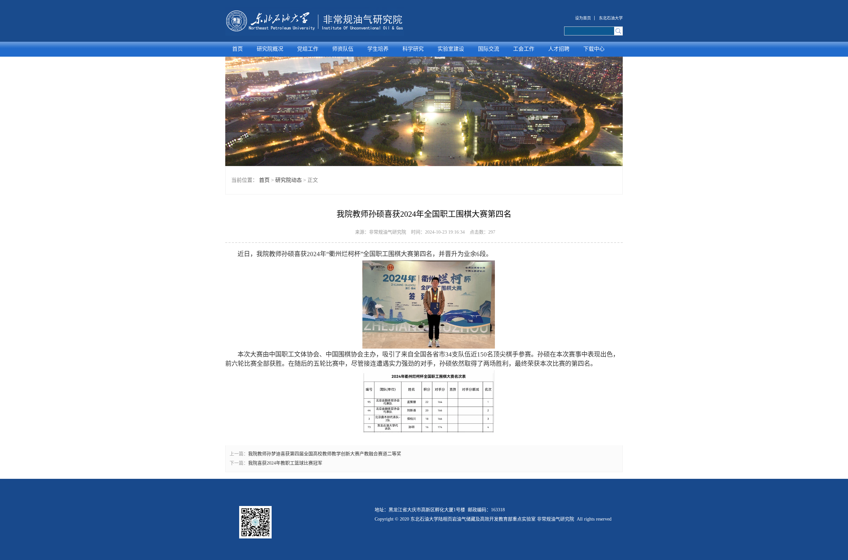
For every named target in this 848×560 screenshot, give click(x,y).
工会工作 (523, 49)
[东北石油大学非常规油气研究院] (314, 21)
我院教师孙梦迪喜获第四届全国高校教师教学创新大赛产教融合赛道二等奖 (324, 453)
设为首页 (583, 18)
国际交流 (488, 49)
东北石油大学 (611, 18)
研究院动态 (288, 180)
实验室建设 (451, 49)
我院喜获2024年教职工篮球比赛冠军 (285, 463)
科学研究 (413, 49)
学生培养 (378, 49)
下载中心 (594, 49)
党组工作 (307, 49)
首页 (237, 49)
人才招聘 (558, 49)
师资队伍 (342, 49)
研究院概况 (270, 49)
